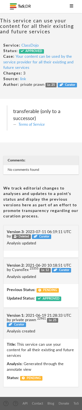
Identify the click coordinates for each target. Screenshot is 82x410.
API (25, 403)
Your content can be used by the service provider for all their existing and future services (38, 62)
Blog (50, 403)
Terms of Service (31, 125)
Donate (64, 403)
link (23, 79)
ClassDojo (30, 45)
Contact (37, 403)
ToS (76, 403)
